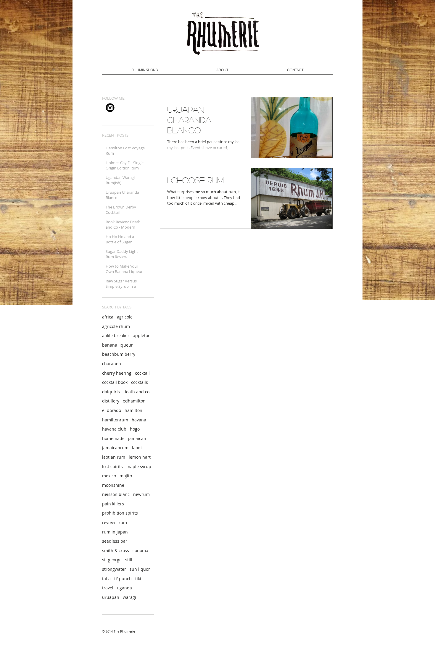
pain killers (113, 504)
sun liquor (140, 569)
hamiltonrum (115, 420)
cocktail (142, 373)
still (128, 559)
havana (139, 420)
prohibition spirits (120, 513)
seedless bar (114, 541)
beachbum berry (118, 354)
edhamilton (134, 401)
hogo (135, 429)
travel (107, 588)
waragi (129, 597)
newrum (141, 494)
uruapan (110, 597)
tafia (106, 578)
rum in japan (115, 532)
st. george (112, 559)
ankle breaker (115, 335)
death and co (136, 391)
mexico (109, 475)
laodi (137, 447)
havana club (114, 429)
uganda (124, 588)
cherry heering (116, 373)
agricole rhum (116, 326)
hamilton (133, 410)
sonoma (140, 550)
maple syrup (138, 466)
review (108, 522)
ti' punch (123, 578)
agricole (125, 317)
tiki (138, 578)
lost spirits (112, 466)
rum (123, 522)
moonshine (113, 485)
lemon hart (140, 457)
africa (107, 317)
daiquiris (111, 391)
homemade (113, 438)
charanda (111, 363)
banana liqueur (117, 345)
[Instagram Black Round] (110, 107)
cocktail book (115, 382)
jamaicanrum (115, 447)
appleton (142, 335)
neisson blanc (116, 494)
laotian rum (113, 457)
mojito (126, 475)
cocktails (139, 382)
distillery (110, 401)
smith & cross (115, 550)
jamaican (137, 438)
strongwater (114, 569)
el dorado (111, 410)
